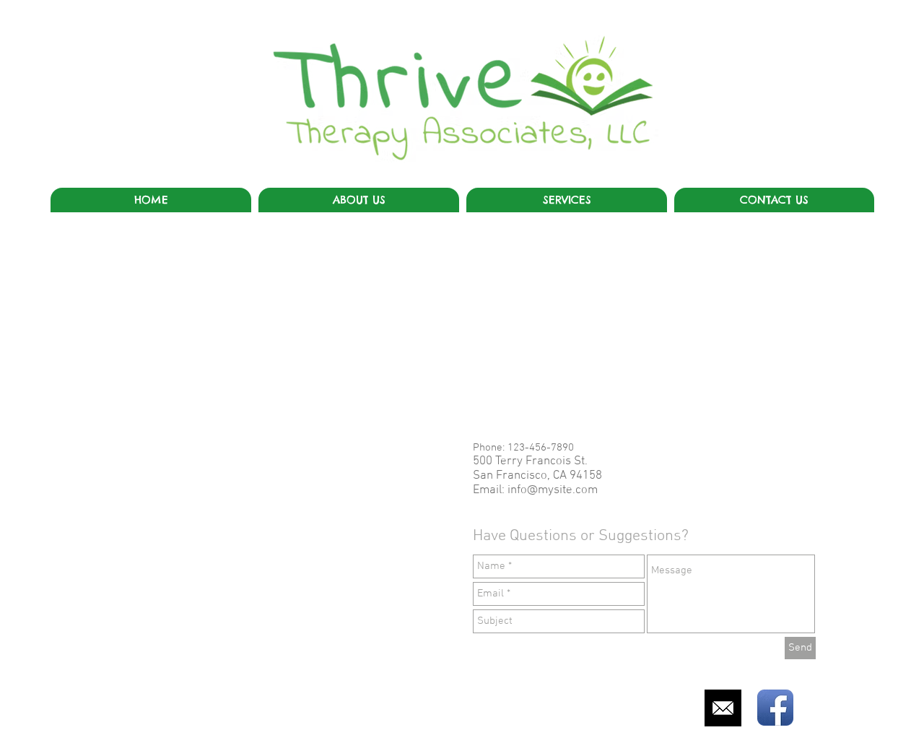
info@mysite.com (552, 490)
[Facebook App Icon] (775, 708)
